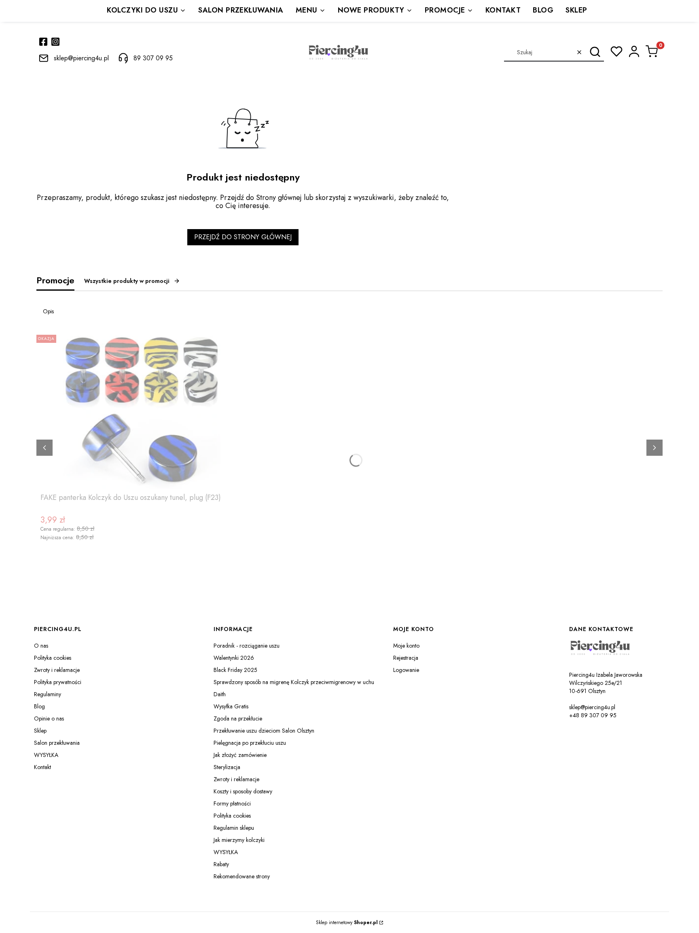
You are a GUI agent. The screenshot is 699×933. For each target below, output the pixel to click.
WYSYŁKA (46, 755)
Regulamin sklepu (234, 828)
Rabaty (221, 864)
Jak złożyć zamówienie (240, 755)
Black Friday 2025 (235, 670)
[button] (595, 52)
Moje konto (406, 646)
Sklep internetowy (347, 922)
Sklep (40, 731)
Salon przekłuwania (57, 743)
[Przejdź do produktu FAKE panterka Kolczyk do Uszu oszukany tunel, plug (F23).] (141, 410)
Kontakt (42, 767)
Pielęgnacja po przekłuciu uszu (250, 743)
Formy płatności (232, 803)
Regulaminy (47, 694)
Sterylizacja (227, 767)
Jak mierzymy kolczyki (239, 840)
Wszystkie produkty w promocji (126, 281)
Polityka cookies (52, 658)
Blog (39, 706)
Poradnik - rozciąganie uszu (247, 646)
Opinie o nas (49, 718)
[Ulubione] (616, 51)
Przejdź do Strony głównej (243, 237)
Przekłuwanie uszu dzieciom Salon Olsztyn (264, 731)
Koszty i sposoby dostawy (243, 791)
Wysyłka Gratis (231, 706)
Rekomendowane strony (242, 876)
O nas (41, 646)
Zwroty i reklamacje (57, 670)
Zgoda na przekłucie (238, 718)
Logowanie (406, 670)
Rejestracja (405, 658)
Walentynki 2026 (234, 658)
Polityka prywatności (57, 682)
